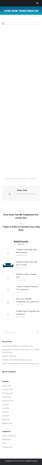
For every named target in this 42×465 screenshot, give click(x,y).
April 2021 (5, 416)
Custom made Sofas (9, 436)
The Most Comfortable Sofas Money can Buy (26, 251)
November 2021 (7, 393)
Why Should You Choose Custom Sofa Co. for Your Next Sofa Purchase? (21, 351)
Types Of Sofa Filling (9, 356)
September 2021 (8, 401)
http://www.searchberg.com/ (26, 194)
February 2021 (7, 423)
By (24, 178)
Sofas (4, 443)
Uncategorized (7, 447)
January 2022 (7, 386)
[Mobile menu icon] (37, 3)
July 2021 (5, 404)
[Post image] (8, 253)
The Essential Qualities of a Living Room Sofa (17, 346)
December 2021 (7, 389)
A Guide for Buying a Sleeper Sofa (26, 275)
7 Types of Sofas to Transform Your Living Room (27, 288)
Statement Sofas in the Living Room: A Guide (26, 263)
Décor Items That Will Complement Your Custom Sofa (27, 300)
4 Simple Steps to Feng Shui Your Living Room (28, 312)
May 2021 (5, 412)
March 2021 (6, 419)
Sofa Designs (15, 178)
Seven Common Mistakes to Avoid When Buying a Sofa (21, 363)
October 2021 (6, 397)
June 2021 (5, 408)
